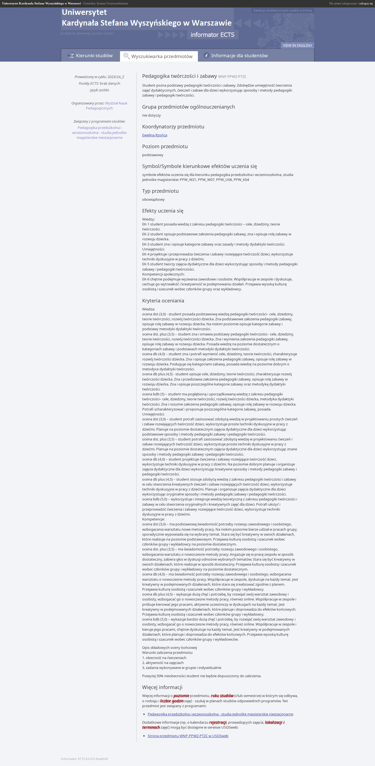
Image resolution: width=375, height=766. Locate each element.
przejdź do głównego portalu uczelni (87, 33)
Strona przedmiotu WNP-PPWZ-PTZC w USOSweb (188, 735)
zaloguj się (366, 3)
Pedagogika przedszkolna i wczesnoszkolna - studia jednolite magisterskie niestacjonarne (99, 132)
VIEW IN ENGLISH (297, 45)
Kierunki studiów (94, 55)
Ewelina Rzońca (154, 135)
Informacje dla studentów (239, 55)
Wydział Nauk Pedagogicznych (106, 106)
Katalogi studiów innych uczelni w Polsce (283, 10)
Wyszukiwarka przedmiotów (161, 56)
